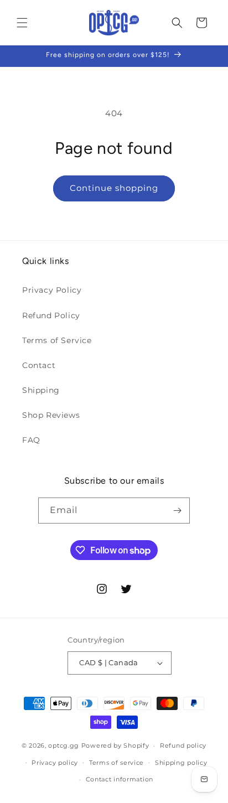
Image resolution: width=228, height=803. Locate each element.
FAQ (31, 440)
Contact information (119, 779)
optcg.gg (63, 745)
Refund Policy (51, 315)
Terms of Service (57, 340)
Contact (38, 365)
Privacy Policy (51, 290)
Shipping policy (181, 762)
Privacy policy (55, 762)
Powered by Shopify (115, 745)
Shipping (41, 390)
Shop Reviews (51, 415)
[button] (22, 23)
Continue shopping (114, 188)
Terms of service (116, 762)
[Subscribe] (177, 511)
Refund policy (183, 745)
